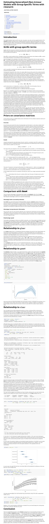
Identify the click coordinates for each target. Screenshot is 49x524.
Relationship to (9, 25)
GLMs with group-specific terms (11, 16)
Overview (8, 18)
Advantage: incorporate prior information (14, 23)
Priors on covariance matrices (11, 17)
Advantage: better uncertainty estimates (14, 22)
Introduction (8, 15)
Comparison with (10, 20)
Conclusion (8, 28)
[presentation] (24, 54)
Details (8, 19)
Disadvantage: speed (10, 24)
